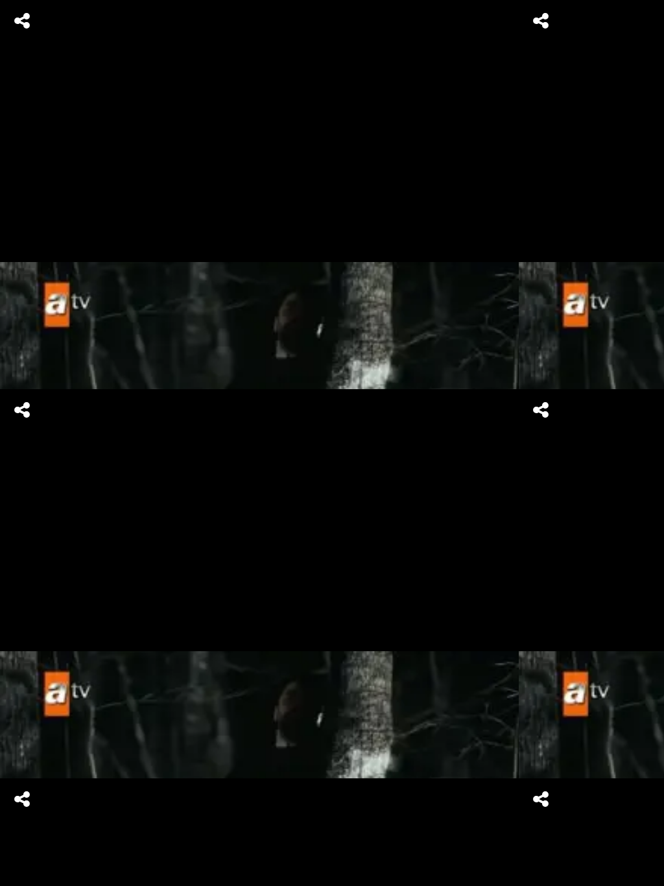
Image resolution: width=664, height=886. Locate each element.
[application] (332, 443)
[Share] (22, 20)
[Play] (332, 443)
